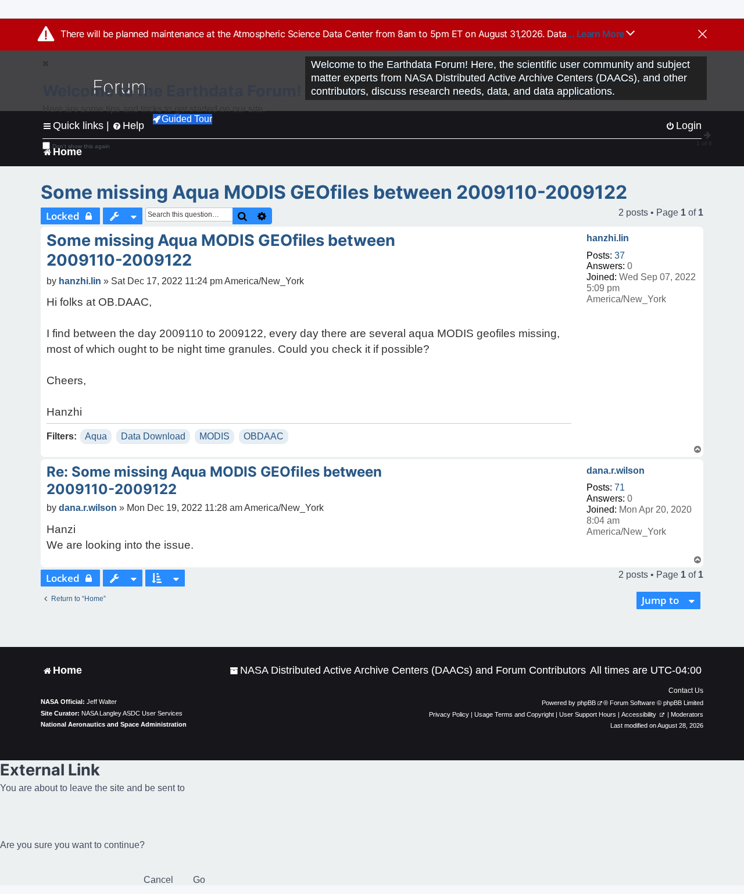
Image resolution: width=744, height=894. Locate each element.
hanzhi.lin (607, 238)
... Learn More (597, 34)
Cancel (158, 880)
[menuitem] (408, 670)
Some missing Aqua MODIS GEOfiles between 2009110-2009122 (334, 192)
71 (619, 487)
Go (199, 880)
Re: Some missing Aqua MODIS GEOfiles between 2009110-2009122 (214, 480)
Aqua (96, 436)
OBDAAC (264, 436)
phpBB (586, 702)
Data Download (153, 436)
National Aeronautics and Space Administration (114, 724)
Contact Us (685, 690)
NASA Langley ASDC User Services (132, 713)
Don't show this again (81, 146)
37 (619, 255)
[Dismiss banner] (702, 35)
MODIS (214, 436)
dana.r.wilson (615, 470)
